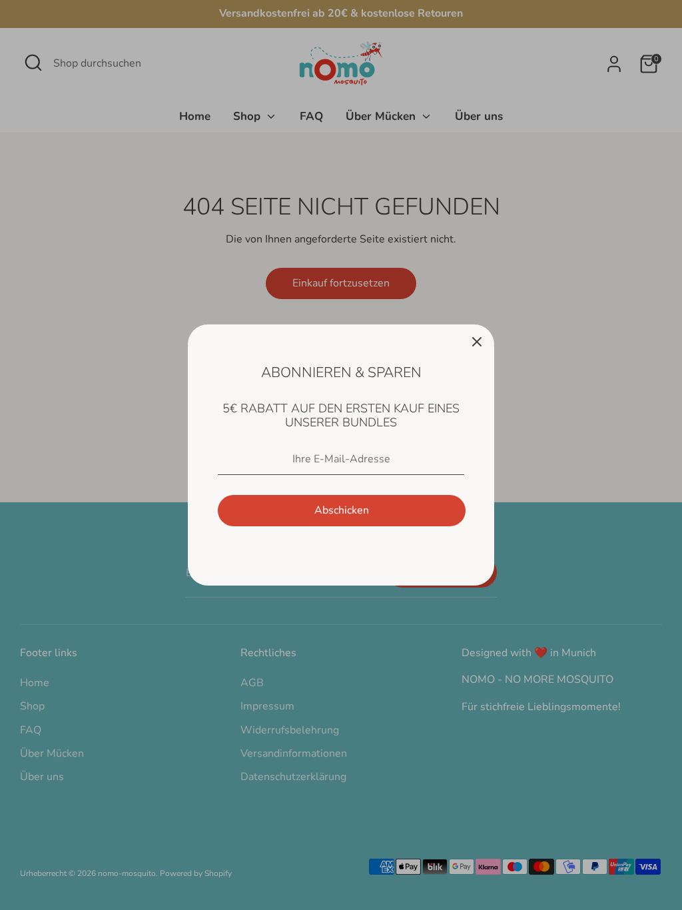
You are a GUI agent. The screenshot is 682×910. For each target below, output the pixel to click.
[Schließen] (477, 341)
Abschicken (341, 510)
